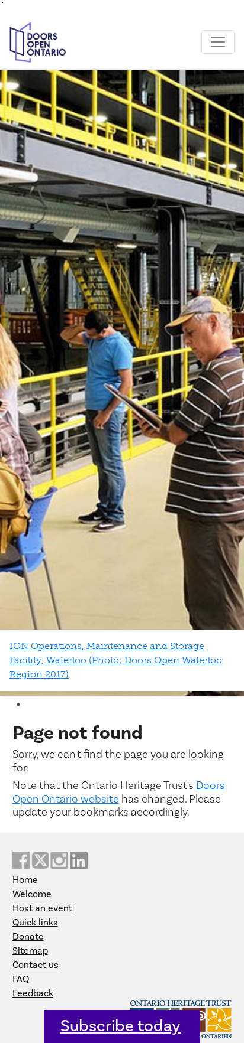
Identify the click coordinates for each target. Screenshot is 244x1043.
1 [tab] (18, 704)
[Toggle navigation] (218, 42)
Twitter (40, 860)
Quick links (35, 922)
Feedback (32, 993)
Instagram (59, 860)
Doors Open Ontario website (118, 792)
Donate (28, 937)
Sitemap (30, 951)
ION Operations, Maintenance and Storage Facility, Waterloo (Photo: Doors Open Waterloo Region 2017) (115, 660)
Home (25, 880)
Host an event (42, 908)
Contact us (35, 965)
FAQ (20, 979)
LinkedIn (79, 860)
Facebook (21, 860)
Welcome (32, 894)
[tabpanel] (122, 383)
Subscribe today (120, 1026)
